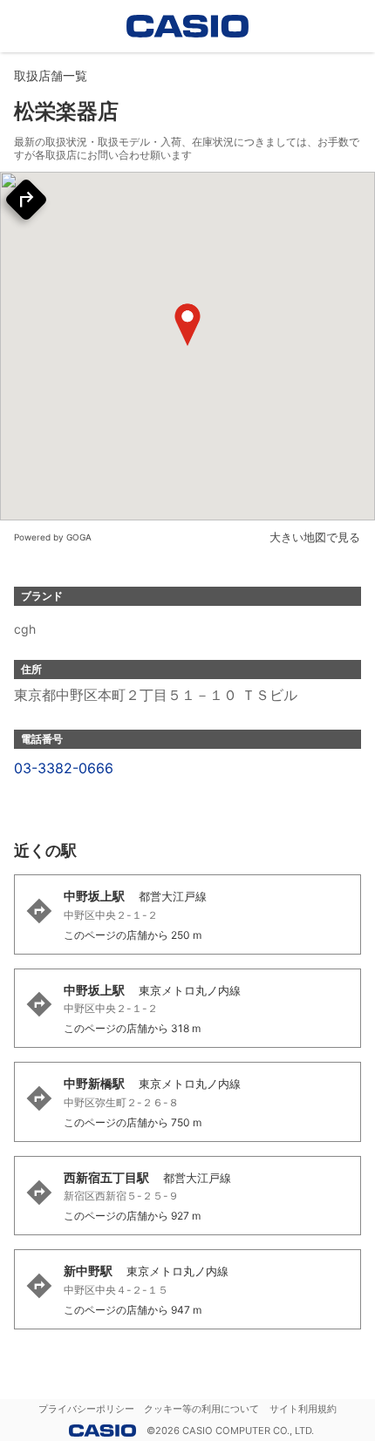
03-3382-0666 (63, 768)
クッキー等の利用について (201, 1409)
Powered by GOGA (53, 537)
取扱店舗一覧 (50, 75)
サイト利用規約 (303, 1409)
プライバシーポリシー (86, 1409)
